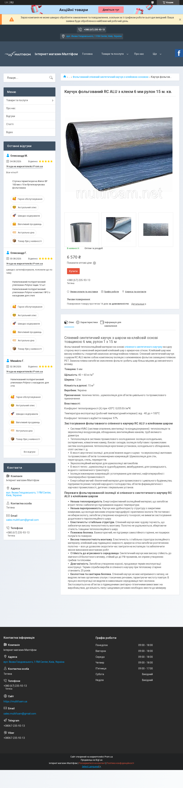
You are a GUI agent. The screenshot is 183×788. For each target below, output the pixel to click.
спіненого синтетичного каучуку (143, 346)
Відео (9, 132)
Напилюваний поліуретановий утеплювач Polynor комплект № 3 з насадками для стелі (31, 292)
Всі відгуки (29, 451)
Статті (10, 124)
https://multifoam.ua (15, 701)
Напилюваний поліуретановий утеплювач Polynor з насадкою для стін (30, 382)
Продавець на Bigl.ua (91, 760)
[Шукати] (51, 78)
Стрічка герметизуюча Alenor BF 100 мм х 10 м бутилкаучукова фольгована (30, 184)
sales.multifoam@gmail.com (22, 519)
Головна (87, 53)
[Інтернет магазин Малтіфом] (18, 54)
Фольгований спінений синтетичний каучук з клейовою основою (111, 76)
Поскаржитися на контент (92, 763)
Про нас (139, 53)
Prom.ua (109, 757)
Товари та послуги (113, 53)
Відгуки (10, 116)
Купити (73, 271)
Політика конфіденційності (120, 763)
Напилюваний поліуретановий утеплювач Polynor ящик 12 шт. (29, 283)
